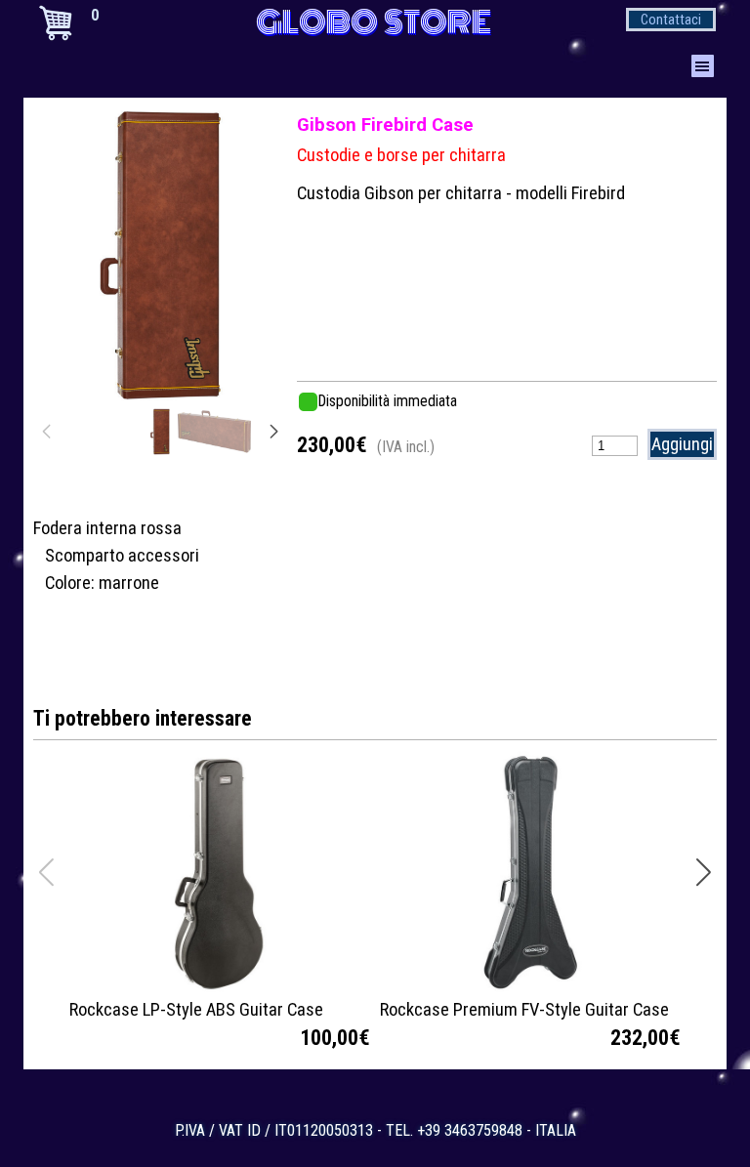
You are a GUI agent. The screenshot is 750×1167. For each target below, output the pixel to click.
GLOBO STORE (373, 22)
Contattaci (671, 19)
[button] (250, 252)
